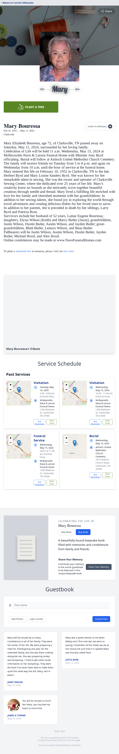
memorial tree (23, 251)
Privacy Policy (51, 740)
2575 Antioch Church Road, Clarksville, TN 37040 (103, 464)
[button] (19, 390)
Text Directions (39, 422)
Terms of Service (68, 740)
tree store (69, 251)
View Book (66, 532)
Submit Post (101, 618)
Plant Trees (51, 422)
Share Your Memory (98, 566)
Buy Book (83, 532)
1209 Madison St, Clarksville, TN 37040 (47, 412)
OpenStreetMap (63, 745)
